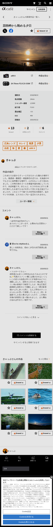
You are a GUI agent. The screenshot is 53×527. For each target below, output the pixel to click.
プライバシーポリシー (28, 506)
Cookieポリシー (22, 505)
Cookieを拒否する (26, 517)
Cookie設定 (26, 511)
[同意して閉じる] (51, 477)
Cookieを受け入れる (26, 522)
